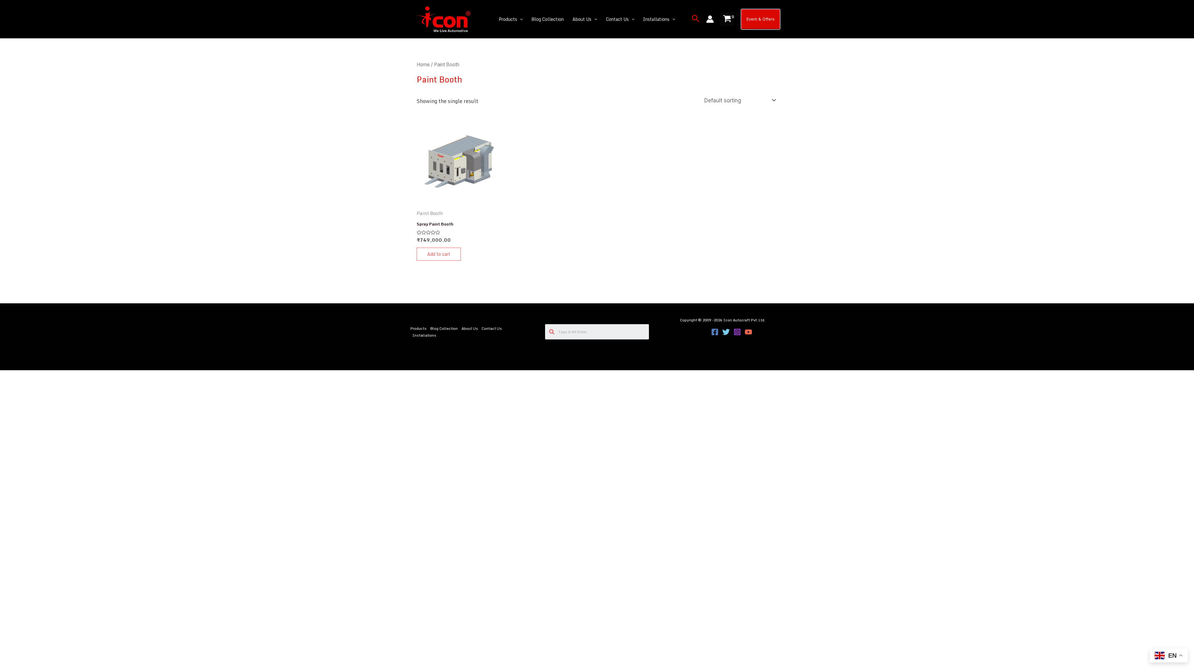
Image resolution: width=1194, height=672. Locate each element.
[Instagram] (737, 332)
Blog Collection (547, 19)
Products (508, 19)
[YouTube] (748, 332)
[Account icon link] (710, 19)
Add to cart (438, 254)
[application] (520, 19)
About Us (581, 19)
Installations (656, 19)
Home (423, 65)
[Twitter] (726, 332)
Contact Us (617, 19)
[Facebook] (715, 332)
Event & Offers (761, 18)
